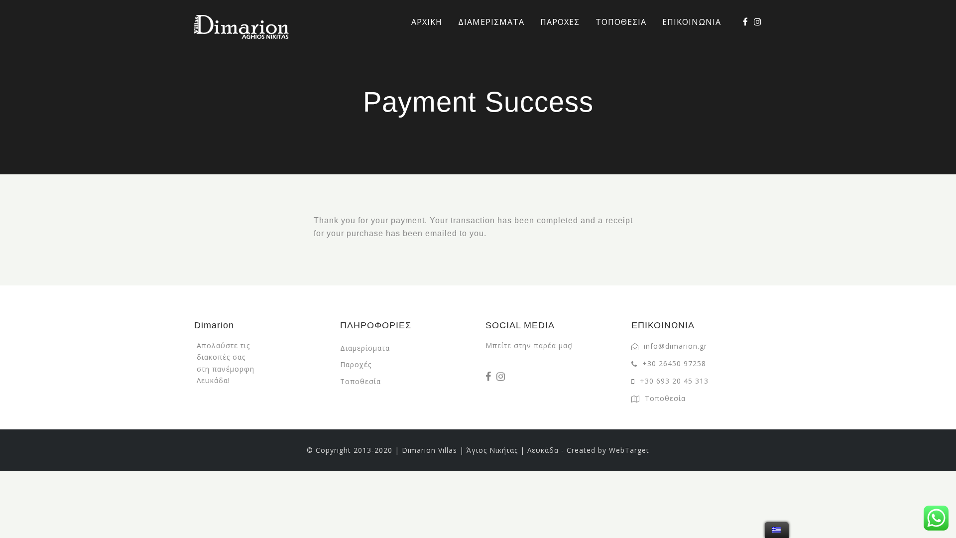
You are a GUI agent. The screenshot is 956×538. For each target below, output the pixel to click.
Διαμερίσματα (365, 348)
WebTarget (629, 450)
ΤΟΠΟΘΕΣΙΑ (621, 21)
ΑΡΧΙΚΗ (426, 21)
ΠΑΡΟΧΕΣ (560, 21)
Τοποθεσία (360, 381)
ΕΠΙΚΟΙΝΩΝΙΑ (691, 21)
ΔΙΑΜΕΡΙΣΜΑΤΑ (491, 21)
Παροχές (355, 364)
